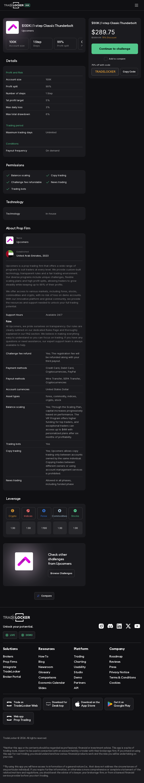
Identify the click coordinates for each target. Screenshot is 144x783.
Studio (78, 672)
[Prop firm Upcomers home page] (12, 28)
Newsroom (45, 667)
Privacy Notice (119, 672)
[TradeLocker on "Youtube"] (137, 626)
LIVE (12, 635)
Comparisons (47, 677)
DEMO (29, 635)
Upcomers (22, 241)
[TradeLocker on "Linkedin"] (119, 626)
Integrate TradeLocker (11, 669)
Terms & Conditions (122, 677)
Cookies (114, 682)
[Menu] (136, 5)
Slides (42, 688)
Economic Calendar (51, 682)
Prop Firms (10, 661)
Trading (79, 656)
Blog (41, 661)
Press (112, 667)
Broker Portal (12, 676)
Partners (79, 682)
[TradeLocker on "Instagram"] (101, 626)
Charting (80, 661)
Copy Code (129, 71)
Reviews (114, 661)
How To (43, 656)
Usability (80, 667)
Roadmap (116, 656)
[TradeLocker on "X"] (128, 626)
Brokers (8, 656)
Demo (78, 677)
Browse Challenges (61, 573)
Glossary (44, 672)
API (76, 688)
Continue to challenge (114, 48)
